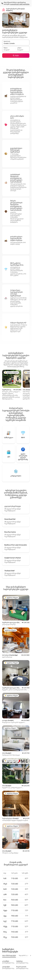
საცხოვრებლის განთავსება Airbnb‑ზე (15, 10)
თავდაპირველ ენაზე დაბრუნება (19, 4)
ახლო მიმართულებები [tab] (9, 955)
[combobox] (16, 43)
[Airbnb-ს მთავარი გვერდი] (3, 10)
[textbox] (9, 50)
